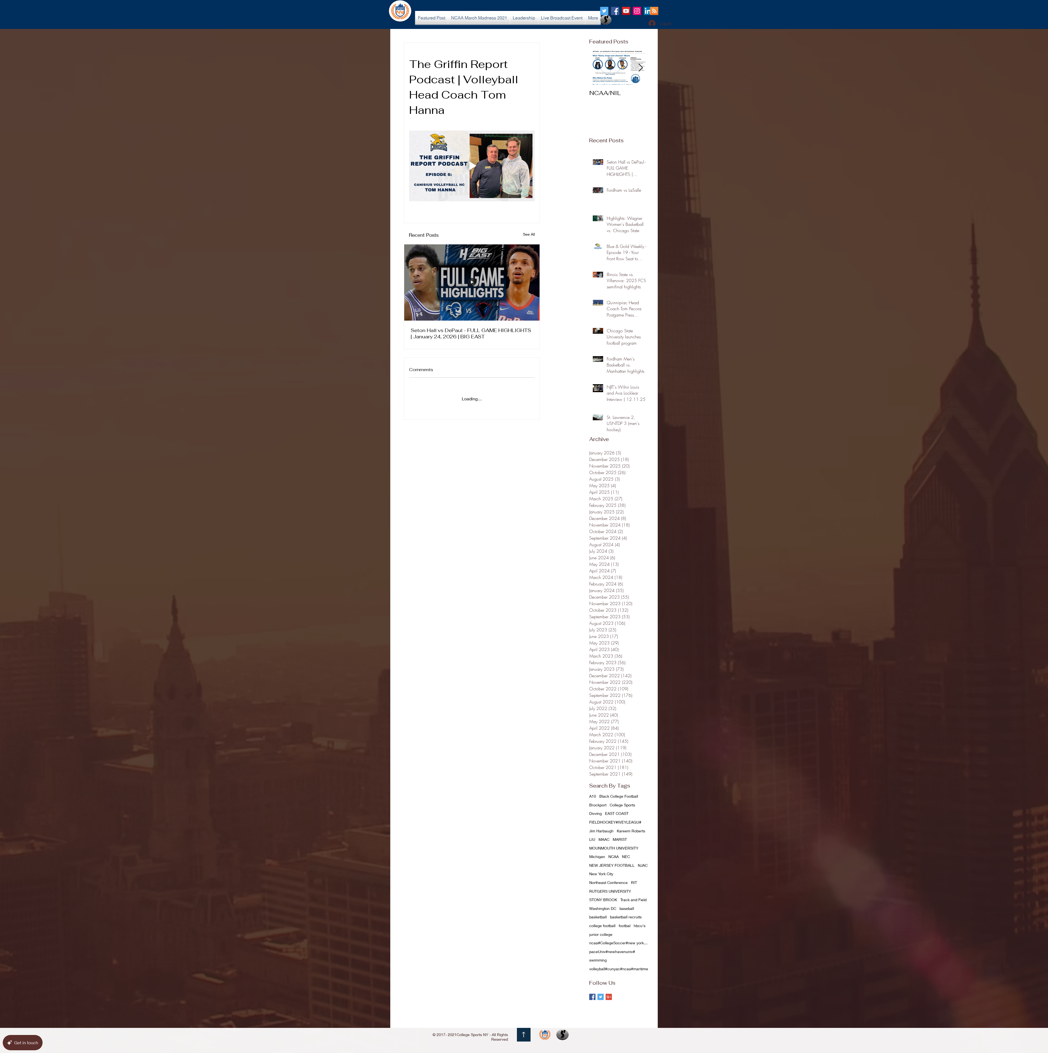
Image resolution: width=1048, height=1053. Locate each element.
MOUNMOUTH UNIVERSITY (613, 848)
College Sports (622, 805)
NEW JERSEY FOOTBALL (612, 865)
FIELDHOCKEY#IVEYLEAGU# (615, 822)
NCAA (613, 856)
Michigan (597, 856)
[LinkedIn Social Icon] (648, 11)
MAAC (604, 839)
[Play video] (472, 166)
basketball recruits (626, 917)
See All (529, 234)
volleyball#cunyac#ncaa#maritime (618, 968)
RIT (634, 882)
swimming (598, 960)
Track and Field (633, 899)
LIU (592, 839)
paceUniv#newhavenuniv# (612, 951)
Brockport (597, 805)
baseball (627, 908)
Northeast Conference (608, 882)
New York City (601, 873)
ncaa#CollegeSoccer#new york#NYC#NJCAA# (619, 942)
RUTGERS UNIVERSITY (610, 891)
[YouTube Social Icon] (626, 11)
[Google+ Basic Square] (609, 997)
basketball (598, 917)
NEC (626, 856)
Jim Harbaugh (601, 831)
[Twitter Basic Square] (600, 997)
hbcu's (639, 925)
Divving (595, 813)
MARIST (620, 839)
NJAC (643, 865)
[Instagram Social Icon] (637, 11)
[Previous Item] (598, 68)
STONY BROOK (603, 899)
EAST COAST (617, 813)
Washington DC (602, 908)
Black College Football (618, 796)
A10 (592, 796)
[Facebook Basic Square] (592, 997)
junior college (600, 934)
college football (602, 925)
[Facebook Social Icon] (615, 11)
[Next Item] (640, 68)
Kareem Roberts (631, 831)
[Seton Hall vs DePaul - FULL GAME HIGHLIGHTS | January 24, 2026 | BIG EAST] (472, 282)
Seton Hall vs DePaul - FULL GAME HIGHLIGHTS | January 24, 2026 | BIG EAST (471, 333)
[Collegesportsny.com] (604, 11)
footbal (624, 925)
